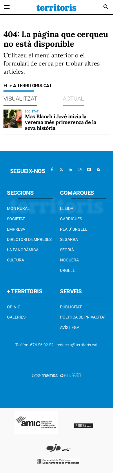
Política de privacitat (83, 317)
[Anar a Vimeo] (89, 169)
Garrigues (71, 219)
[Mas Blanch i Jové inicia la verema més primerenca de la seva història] (12, 119)
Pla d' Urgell (74, 229)
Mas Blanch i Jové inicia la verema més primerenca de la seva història (60, 122)
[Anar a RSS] (98, 169)
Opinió (14, 307)
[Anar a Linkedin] (70, 169)
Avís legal (71, 327)
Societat (16, 219)
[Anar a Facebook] (52, 169)
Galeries (16, 317)
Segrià (67, 250)
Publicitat (71, 307)
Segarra (69, 239)
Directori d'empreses (29, 239)
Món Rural (18, 208)
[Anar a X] (61, 169)
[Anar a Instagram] (79, 169)
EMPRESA (16, 229)
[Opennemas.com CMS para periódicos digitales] (56, 375)
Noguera (69, 260)
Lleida (66, 208)
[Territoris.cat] (56, 7)
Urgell (67, 270)
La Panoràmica (23, 250)
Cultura (15, 260)
